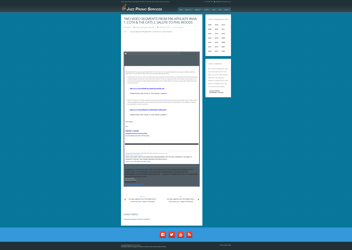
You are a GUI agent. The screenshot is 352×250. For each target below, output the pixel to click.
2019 (216, 25)
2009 (223, 38)
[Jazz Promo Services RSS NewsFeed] (189, 235)
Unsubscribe (128, 167)
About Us (188, 10)
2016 (216, 38)
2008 (223, 42)
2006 (223, 51)
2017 (216, 33)
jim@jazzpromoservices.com (223, 1)
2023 (209, 38)
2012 (223, 25)
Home (181, 10)
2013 (216, 51)
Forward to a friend (145, 167)
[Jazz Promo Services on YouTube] (180, 235)
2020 (209, 51)
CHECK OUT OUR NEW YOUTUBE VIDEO (138, 161)
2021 (209, 47)
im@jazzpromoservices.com (160, 153)
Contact (227, 10)
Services (197, 10)
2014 (216, 47)
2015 (216, 42)
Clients (206, 10)
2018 (216, 29)
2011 (223, 29)
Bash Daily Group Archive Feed (145, 27)
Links (220, 10)
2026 (209, 25)
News (214, 10)
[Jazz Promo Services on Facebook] (162, 235)
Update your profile (135, 167)
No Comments (179, 27)
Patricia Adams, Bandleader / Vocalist (216, 91)
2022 (209, 42)
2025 (209, 29)
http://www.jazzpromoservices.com (134, 155)
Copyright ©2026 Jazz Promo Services (131, 245)
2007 (223, 47)
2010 (223, 33)
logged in (134, 219)
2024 (209, 33)
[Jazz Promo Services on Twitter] (171, 235)
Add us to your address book (134, 184)
